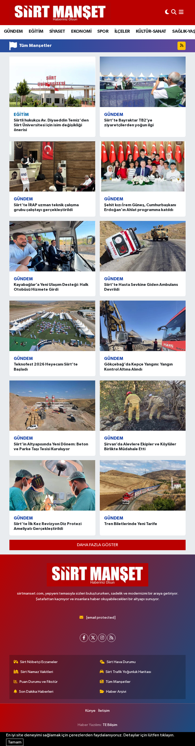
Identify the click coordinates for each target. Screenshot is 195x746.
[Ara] (173, 12)
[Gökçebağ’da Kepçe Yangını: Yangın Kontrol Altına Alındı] (143, 326)
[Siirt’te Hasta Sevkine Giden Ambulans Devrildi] (143, 246)
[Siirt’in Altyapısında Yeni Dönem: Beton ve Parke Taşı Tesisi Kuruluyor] (52, 405)
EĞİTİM (36, 31)
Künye (90, 711)
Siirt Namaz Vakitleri (37, 672)
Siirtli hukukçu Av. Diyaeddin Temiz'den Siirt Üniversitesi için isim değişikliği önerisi (51, 125)
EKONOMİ (81, 31)
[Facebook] (84, 638)
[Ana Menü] (181, 12)
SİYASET (57, 31)
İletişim (104, 711)
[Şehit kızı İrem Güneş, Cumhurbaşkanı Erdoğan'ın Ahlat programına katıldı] (143, 166)
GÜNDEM (13, 31)
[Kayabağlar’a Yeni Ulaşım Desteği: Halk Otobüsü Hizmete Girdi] (52, 246)
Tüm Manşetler (118, 682)
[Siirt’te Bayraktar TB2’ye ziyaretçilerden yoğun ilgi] (143, 82)
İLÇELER (122, 31)
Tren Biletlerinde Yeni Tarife (130, 524)
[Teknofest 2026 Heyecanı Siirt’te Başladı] (52, 326)
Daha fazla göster (97, 545)
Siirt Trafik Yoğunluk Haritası (128, 672)
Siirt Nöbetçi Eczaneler (39, 662)
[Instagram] (102, 638)
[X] (93, 638)
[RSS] (111, 638)
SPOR (102, 31)
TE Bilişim (110, 725)
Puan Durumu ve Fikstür (39, 682)
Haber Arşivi (116, 691)
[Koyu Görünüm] (167, 12)
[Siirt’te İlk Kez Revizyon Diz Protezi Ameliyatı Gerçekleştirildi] (52, 485)
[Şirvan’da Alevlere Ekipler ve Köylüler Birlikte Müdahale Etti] (143, 405)
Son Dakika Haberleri (36, 691)
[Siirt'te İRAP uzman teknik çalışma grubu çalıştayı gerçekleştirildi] (52, 166)
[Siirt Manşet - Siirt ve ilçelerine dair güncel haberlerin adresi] (60, 12)
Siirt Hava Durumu (121, 662)
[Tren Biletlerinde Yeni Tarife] (143, 485)
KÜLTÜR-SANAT (151, 31)
